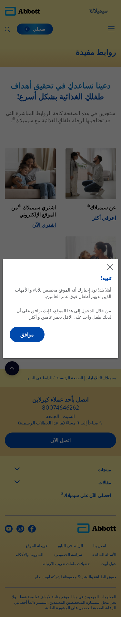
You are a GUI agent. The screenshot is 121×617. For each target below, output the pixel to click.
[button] (27, 334)
